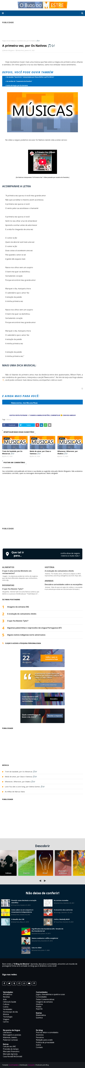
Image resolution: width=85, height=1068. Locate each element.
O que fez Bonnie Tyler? (12, 589)
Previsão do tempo (11, 1049)
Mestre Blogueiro (9, 50)
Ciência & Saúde (9, 1002)
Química (39, 1017)
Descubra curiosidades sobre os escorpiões (63, 584)
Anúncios (40, 1035)
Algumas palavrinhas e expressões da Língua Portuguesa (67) (34, 628)
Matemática (41, 1015)
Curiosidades (41, 997)
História (39, 1004)
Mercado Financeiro (11, 1051)
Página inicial (6, 41)
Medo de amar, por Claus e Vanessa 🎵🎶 (40, 452)
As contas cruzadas (61, 900)
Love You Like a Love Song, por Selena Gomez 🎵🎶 (25, 786)
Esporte (26, 873)
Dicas (45, 873)
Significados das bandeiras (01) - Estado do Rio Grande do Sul (47, 930)
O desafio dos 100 (17, 919)
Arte (5, 999)
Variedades (7, 1009)
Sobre (38, 1045)
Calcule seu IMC (9, 1046)
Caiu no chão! (37, 948)
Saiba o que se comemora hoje (51, 658)
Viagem (6, 1019)
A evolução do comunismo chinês (59, 571)
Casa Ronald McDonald (12, 1056)
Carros (6, 1022)
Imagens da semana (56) (18, 607)
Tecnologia (7, 1016)
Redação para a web (44, 1040)
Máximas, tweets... (10, 1037)
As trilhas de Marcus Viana (15, 791)
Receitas (6, 997)
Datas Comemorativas (45, 999)
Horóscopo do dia (10, 1012)
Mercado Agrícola (10, 1054)
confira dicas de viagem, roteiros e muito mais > (70, 554)
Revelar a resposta (55, 716)
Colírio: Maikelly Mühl (62, 919)
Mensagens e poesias (63, 872)
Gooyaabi (31, 1065)
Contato (39, 1047)
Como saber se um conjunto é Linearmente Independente (22, 911)
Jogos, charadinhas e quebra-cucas (50, 994)
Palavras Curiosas (10, 1040)
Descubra (53, 699)
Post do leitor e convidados (47, 1032)
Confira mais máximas (49, 685)
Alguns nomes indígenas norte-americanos (26, 635)
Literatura (7, 1032)
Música (13, 41)
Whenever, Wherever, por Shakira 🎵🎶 (67, 452)
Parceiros (40, 1037)
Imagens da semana (44, 1002)
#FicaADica (7, 994)
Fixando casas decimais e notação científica (23, 901)
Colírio (5, 1007)
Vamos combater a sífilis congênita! (45, 938)
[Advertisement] (42, 539)
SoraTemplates (13, 1065)
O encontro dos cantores (63, 910)
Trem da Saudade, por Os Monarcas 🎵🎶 (12, 452)
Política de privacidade (45, 1042)
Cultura (8, 873)
